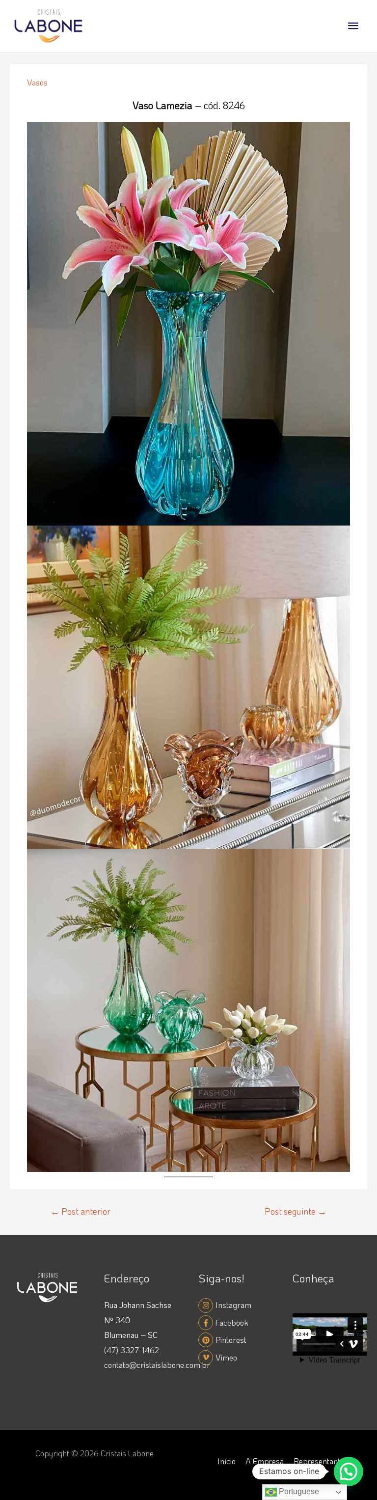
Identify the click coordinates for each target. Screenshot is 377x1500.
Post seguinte (295, 1211)
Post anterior (80, 1211)
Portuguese (298, 1491)
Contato (283, 1476)
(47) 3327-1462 (131, 1350)
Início (226, 1461)
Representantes (321, 1461)
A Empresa (264, 1461)
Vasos (37, 82)
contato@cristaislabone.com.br (157, 1365)
